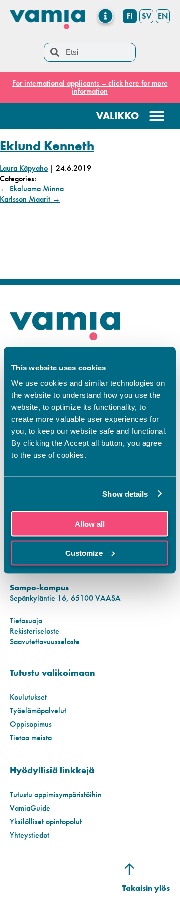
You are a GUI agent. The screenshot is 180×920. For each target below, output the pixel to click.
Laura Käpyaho (24, 168)
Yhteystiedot (30, 835)
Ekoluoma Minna (32, 189)
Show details (125, 493)
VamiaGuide (30, 808)
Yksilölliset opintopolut (46, 821)
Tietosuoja (26, 620)
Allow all (90, 524)
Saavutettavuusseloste (45, 641)
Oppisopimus (31, 724)
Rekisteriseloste (35, 631)
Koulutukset (28, 697)
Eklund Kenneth (47, 145)
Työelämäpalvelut (38, 710)
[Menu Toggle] (105, 16)
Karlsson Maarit (30, 199)
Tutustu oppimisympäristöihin (56, 794)
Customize (84, 553)
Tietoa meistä (31, 738)
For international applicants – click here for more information (90, 87)
